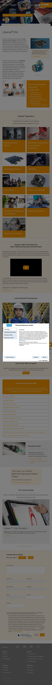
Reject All (36, 357)
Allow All (44, 357)
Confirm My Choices (10, 357)
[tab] (10, 329)
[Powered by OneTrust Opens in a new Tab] (44, 361)
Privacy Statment (22, 340)
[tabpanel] (33, 338)
